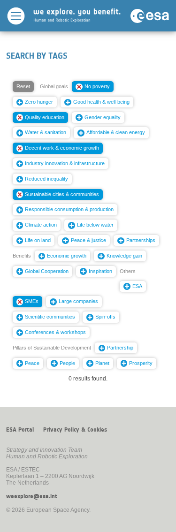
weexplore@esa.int (31, 496)
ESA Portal (20, 429)
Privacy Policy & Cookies (75, 429)
